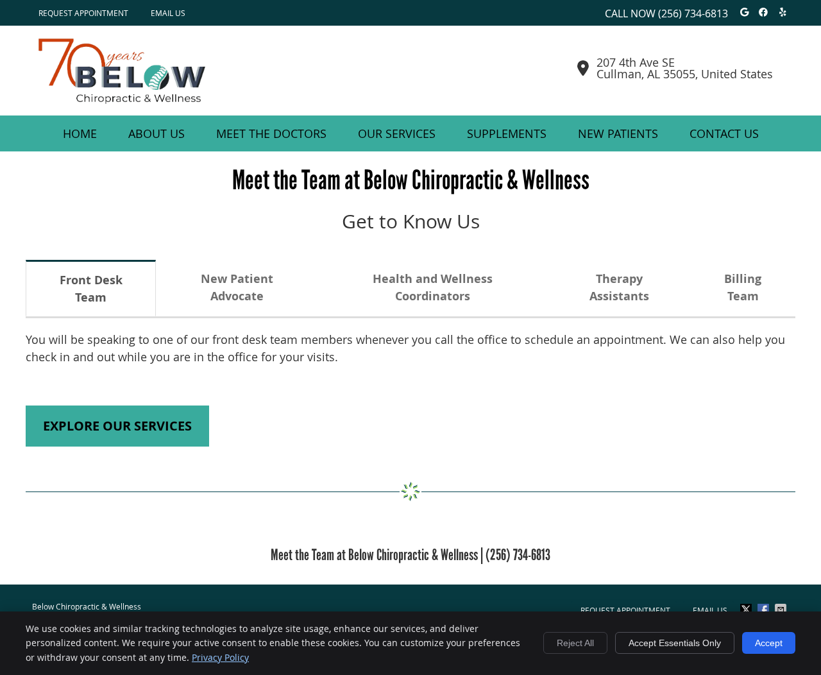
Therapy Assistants (619, 287)
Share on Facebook (765, 609)
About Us (156, 133)
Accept (769, 643)
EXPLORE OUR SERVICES (117, 425)
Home (80, 133)
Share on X (747, 609)
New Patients (618, 133)
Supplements (506, 133)
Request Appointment (83, 13)
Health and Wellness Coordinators (433, 287)
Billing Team (742, 287)
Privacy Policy (220, 657)
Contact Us (724, 133)
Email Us (168, 13)
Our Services (397, 133)
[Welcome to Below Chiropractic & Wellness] (121, 99)
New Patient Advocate (237, 287)
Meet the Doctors (271, 133)
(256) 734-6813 (693, 13)
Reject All (575, 643)
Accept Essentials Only (675, 643)
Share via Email (782, 609)
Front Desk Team (91, 288)
